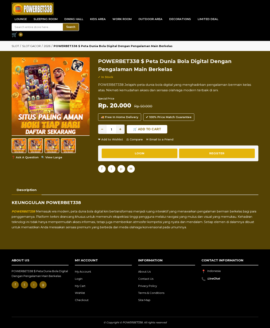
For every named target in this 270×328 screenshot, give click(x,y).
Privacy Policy (147, 286)
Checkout (82, 300)
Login (78, 278)
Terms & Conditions (151, 292)
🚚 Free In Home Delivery (119, 117)
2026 (47, 46)
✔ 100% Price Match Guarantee (169, 117)
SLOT (15, 46)
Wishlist (80, 292)
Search (70, 26)
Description (26, 190)
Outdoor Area (150, 19)
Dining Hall (73, 19)
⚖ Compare (134, 139)
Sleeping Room (46, 19)
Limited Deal (208, 19)
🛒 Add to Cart (147, 129)
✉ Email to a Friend (159, 139)
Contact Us (145, 278)
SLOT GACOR (31, 46)
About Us (144, 271)
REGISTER (216, 153)
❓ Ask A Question (25, 157)
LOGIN (139, 153)
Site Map (144, 300)
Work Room (122, 19)
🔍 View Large (51, 157)
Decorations (180, 19)
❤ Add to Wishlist (110, 139)
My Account (83, 271)
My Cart (80, 286)
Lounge (21, 19)
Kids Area (98, 19)
